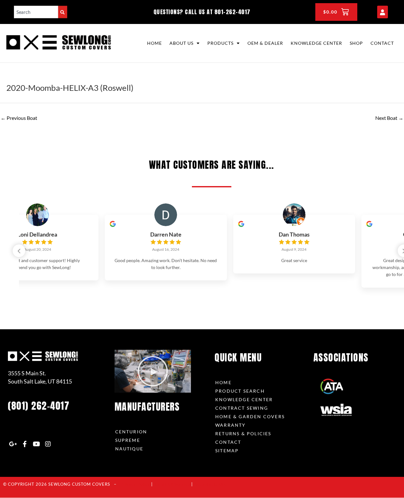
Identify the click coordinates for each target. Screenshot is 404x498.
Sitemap (227, 450)
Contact (382, 43)
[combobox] (36, 12)
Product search (240, 391)
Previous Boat (19, 118)
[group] (88, 247)
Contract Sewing (241, 408)
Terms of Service (172, 484)
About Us (181, 43)
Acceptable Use (210, 484)
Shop (356, 43)
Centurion (131, 431)
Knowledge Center (316, 43)
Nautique (129, 448)
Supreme (127, 440)
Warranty (230, 425)
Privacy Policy (135, 484)
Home (154, 43)
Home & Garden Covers (250, 416)
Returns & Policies (243, 433)
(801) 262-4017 (38, 406)
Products (220, 43)
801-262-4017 (233, 12)
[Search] (62, 12)
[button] (19, 250)
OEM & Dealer (265, 43)
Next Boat (389, 118)
